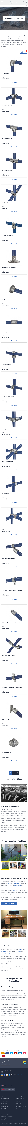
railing (9, 883)
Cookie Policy (4, 1108)
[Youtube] (15, 1053)
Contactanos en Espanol (21, 1106)
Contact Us (18, 1103)
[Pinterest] (3, 1056)
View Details (14, 82)
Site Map (18, 1101)
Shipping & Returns (20, 1098)
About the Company (5, 1098)
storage (3, 887)
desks (20, 949)
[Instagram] (24, 1053)
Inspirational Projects (5, 1096)
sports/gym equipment (6, 953)
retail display (17, 885)
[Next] (17, 773)
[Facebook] (7, 1053)
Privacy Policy (19, 1096)
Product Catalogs (19, 1108)
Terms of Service (4, 1106)
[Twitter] (11, 1053)
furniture (19, 951)
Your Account (4, 1103)
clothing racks (16, 883)
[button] (5, 865)
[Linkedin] (20, 1053)
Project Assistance (5, 1101)
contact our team (15, 890)
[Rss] (3, 1053)
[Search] (26, 6)
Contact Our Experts (9, 903)
